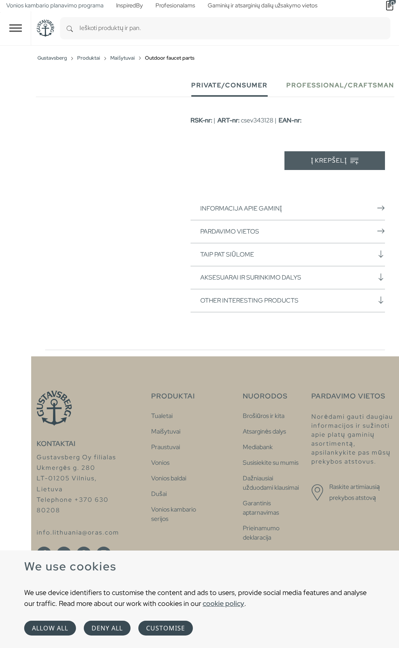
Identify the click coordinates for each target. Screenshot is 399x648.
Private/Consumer (229, 85)
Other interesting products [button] (249, 300)
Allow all (50, 628)
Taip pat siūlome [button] (227, 254)
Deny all (107, 628)
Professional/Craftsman (340, 85)
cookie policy (223, 603)
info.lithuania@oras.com (78, 532)
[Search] (69, 28)
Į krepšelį (329, 160)
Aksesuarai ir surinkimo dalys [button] (250, 277)
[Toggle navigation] (15, 28)
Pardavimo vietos (229, 231)
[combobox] (234, 28)
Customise (165, 628)
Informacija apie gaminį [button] (241, 208)
